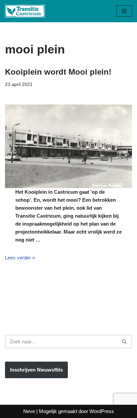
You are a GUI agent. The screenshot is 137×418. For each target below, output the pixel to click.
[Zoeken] (124, 341)
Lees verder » (20, 257)
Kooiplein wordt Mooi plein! (58, 71)
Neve (29, 411)
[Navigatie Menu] (124, 11)
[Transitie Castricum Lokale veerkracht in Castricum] (25, 11)
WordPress (101, 411)
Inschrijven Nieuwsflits (36, 370)
